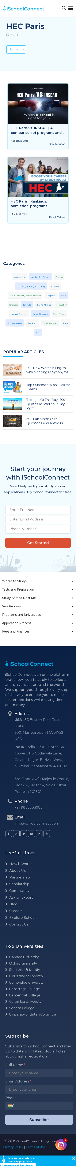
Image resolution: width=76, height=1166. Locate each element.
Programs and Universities (21, 615)
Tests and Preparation (18, 589)
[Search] (63, 8)
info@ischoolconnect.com (37, 823)
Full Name (15, 1065)
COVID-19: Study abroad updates (25, 295)
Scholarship (18, 884)
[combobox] (10, 1106)
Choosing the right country (31, 286)
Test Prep (32, 323)
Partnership (19, 877)
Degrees (51, 295)
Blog (13, 904)
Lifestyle (27, 304)
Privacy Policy (13, 1147)
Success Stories (15, 323)
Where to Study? (14, 581)
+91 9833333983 (29, 807)
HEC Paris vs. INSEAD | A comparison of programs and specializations (36, 132)
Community (19, 891)
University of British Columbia (32, 1014)
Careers (59, 277)
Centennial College (24, 995)
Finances (13, 304)
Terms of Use (35, 1147)
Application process (40, 277)
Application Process (16, 623)
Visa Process (11, 606)
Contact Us (18, 924)
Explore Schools (22, 918)
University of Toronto (25, 976)
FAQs (63, 295)
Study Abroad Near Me (19, 598)
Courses (55, 286)
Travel (66, 323)
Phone (12, 1098)
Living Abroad (44, 304)
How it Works (20, 864)
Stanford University (24, 970)
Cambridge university (25, 982)
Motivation (61, 304)
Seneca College (21, 1008)
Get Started (38, 543)
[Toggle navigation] (70, 8)
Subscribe (17, 49)
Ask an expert (20, 897)
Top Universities (49, 323)
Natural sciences (19, 314)
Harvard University (23, 957)
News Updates (40, 314)
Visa (38, 332)
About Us (17, 871)
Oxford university (22, 963)
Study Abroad (59, 314)
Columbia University (24, 1002)
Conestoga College (24, 989)
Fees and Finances (16, 631)
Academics (19, 277)
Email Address (18, 1081)
